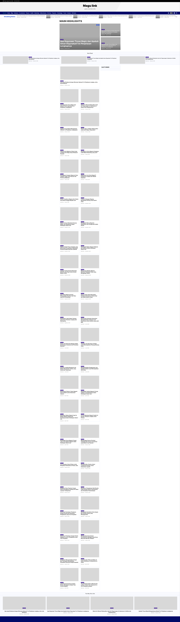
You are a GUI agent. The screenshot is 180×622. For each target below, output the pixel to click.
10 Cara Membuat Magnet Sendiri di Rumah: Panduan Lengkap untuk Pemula (89, 417)
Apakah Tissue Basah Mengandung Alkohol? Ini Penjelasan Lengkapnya (68, 129)
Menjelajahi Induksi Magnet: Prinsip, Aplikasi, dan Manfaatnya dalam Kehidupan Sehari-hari (89, 393)
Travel (64, 13)
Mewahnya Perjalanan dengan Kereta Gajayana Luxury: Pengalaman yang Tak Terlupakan (69, 537)
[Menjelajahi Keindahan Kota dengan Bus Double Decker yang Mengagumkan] (90, 502)
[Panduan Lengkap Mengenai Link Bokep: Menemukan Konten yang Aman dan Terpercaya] (69, 358)
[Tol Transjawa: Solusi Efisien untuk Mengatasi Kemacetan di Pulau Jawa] (69, 455)
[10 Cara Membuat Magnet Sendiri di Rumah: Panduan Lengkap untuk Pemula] (90, 406)
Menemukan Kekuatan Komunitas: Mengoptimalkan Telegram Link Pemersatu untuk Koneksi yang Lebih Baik (90, 320)
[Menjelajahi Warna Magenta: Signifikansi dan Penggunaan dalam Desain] (90, 213)
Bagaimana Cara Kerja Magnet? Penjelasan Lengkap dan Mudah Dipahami (76, 15)
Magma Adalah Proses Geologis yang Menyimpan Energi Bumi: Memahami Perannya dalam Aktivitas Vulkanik (69, 248)
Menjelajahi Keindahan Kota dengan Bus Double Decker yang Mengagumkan (89, 513)
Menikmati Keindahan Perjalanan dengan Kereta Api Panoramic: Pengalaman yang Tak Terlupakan (68, 513)
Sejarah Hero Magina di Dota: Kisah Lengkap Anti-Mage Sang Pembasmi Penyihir (69, 153)
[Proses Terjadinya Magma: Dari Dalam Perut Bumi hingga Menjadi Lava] (91, 16)
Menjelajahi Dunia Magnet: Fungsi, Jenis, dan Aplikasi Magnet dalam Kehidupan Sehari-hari (68, 442)
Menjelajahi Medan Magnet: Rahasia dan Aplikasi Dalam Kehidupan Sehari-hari (89, 248)
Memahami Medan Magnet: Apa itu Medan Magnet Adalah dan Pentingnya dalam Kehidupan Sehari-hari (69, 417)
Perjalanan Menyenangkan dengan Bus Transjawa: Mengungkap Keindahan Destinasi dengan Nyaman (69, 561)
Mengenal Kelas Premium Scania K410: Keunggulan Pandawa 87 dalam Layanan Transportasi (69, 489)
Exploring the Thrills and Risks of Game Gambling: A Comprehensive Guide (89, 561)
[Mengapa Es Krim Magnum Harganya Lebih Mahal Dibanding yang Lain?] (90, 142)
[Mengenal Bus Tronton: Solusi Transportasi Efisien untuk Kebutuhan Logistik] (90, 455)
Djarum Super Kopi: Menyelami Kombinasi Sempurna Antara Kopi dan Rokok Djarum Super (89, 296)
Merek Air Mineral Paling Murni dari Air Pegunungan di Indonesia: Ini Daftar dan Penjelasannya (79, 43)
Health (31, 13)
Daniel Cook (34, 17)
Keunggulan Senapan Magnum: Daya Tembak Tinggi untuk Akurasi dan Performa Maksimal (46, 15)
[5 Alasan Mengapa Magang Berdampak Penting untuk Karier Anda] (90, 190)
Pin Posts (74, 13)
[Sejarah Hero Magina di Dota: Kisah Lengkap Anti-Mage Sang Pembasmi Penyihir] (69, 142)
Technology (59, 13)
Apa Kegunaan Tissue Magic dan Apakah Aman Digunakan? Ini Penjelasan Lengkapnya (166, 15)
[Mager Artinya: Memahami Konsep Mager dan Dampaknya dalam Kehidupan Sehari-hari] (69, 213)
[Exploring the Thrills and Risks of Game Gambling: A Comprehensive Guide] (90, 550)
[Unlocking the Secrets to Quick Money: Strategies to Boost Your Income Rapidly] (69, 574)
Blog (12, 13)
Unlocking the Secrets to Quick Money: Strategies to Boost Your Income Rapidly (68, 585)
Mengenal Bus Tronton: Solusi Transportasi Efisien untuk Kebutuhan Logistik (88, 466)
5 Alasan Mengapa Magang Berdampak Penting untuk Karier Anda (89, 200)
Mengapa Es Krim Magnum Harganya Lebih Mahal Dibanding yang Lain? (90, 152)
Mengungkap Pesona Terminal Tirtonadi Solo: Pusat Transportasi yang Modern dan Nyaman (89, 442)
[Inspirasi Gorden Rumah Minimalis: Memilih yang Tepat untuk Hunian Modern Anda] (69, 261)
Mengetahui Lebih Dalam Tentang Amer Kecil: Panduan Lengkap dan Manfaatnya (68, 320)
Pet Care (49, 13)
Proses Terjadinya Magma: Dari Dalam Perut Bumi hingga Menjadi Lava (104, 15)
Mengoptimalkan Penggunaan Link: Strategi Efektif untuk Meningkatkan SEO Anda (89, 369)
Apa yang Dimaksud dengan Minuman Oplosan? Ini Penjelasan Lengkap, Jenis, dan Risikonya (134, 15)
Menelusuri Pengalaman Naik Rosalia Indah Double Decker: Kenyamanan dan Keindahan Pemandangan (90, 489)
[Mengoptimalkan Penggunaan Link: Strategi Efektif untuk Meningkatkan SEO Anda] (90, 358)
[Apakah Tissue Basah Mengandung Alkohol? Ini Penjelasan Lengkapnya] (69, 119)
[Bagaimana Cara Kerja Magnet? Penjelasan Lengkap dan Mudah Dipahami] (63, 16)
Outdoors (16, 13)
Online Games (43, 13)
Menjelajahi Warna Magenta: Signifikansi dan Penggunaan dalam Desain (89, 224)
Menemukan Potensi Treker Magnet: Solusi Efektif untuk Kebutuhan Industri (68, 393)
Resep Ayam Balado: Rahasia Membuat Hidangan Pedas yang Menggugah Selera (88, 272)
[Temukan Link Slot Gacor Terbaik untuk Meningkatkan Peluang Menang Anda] (90, 334)
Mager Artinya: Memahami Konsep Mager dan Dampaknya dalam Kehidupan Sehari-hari (68, 224)
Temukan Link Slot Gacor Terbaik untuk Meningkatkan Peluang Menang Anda (90, 345)
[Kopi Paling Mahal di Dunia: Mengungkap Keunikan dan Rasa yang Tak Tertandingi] (69, 285)
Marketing (36, 13)
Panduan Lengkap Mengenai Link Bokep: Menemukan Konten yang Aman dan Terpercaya (68, 369)
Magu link (90, 5)
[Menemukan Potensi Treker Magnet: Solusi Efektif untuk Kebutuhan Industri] (69, 382)
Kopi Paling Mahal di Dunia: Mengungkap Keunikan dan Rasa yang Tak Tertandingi (68, 296)
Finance (28, 13)
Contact (69, 13)
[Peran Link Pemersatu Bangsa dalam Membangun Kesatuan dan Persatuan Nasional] (69, 334)
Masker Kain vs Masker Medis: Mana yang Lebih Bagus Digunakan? (89, 129)
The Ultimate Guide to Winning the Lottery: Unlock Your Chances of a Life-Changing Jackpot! (89, 585)
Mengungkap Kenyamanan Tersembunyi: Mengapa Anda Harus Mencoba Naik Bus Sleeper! (89, 537)
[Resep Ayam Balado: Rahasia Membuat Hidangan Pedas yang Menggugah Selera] (90, 261)
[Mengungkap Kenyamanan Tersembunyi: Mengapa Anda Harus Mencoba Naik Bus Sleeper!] (90, 526)
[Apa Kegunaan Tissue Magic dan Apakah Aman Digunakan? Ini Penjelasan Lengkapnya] (151, 16)
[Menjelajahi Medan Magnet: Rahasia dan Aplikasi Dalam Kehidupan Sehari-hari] (90, 237)
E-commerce (22, 13)
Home (4, 13)
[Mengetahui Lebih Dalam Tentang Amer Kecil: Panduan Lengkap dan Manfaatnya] (69, 309)
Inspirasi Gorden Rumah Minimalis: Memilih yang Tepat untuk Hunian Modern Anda (68, 272)
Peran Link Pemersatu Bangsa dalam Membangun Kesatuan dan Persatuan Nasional (69, 345)
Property (54, 13)
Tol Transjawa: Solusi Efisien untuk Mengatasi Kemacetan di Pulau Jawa (69, 465)
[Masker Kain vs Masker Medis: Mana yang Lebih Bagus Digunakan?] (90, 119)
